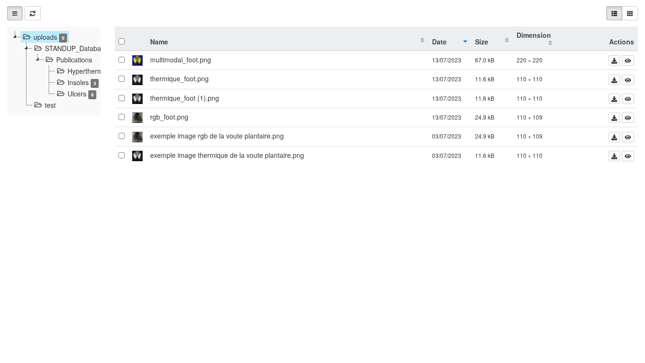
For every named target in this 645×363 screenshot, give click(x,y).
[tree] (54, 70)
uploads (49, 37)
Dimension (534, 35)
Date (439, 41)
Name (159, 41)
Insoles (82, 82)
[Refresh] (33, 13)
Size (481, 41)
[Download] (614, 60)
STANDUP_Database (80, 48)
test (50, 105)
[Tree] (15, 13)
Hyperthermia (93, 71)
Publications (74, 59)
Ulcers (80, 93)
